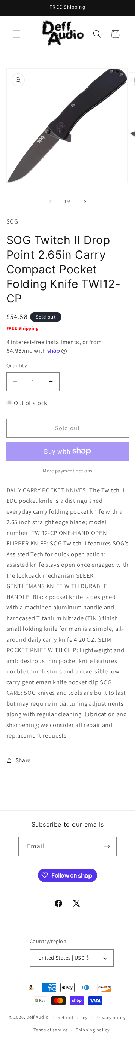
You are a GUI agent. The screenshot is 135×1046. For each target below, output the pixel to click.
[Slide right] (84, 201)
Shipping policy (93, 1030)
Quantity (16, 365)
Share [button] (23, 760)
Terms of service (50, 1030)
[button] (17, 34)
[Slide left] (50, 201)
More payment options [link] (67, 471)
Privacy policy (111, 1017)
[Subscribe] (107, 846)
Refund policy (73, 1017)
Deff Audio (37, 1017)
